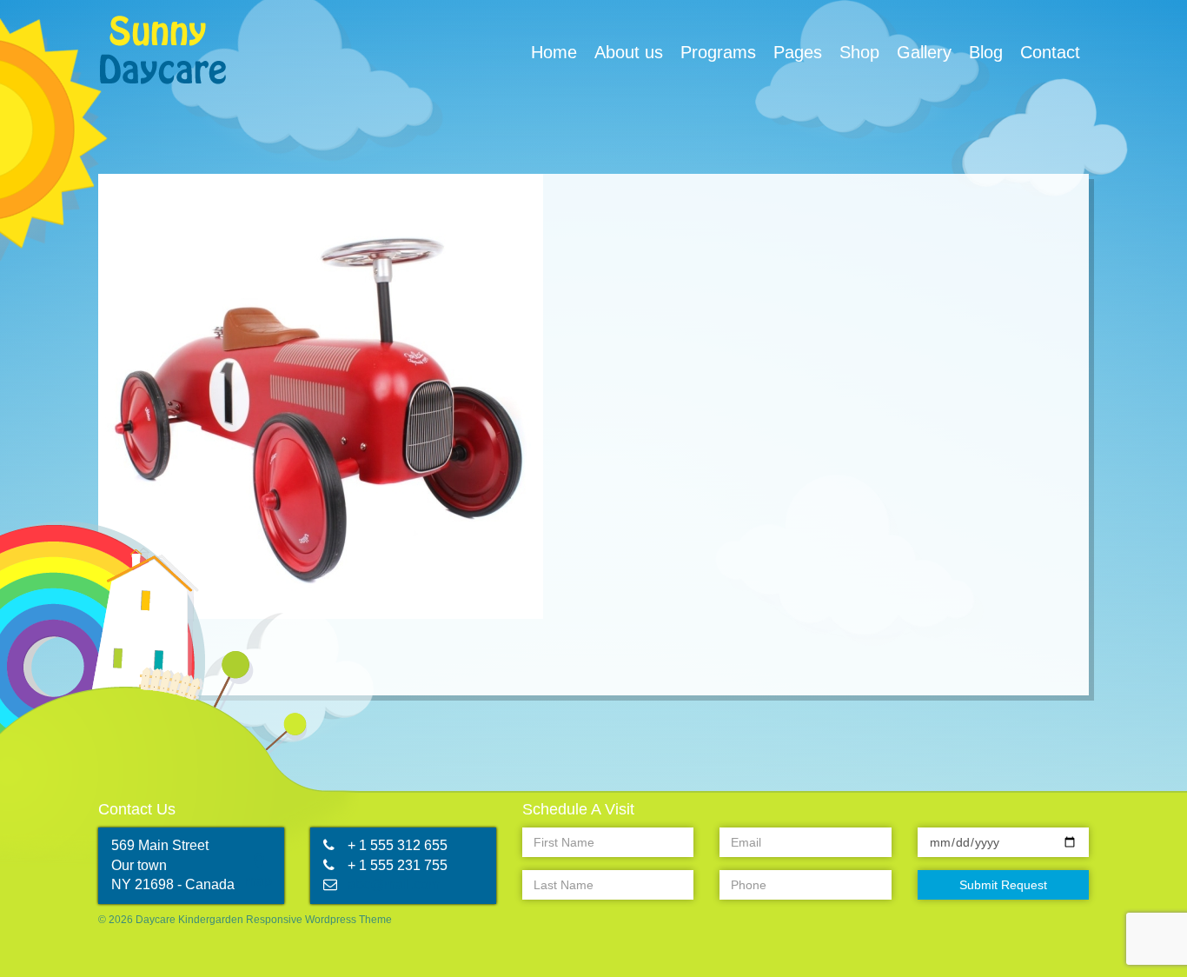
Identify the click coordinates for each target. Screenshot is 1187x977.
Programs (718, 52)
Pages (797, 52)
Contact (1050, 52)
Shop (859, 52)
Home (554, 52)
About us (628, 52)
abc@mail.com (394, 884)
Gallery (924, 52)
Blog (986, 52)
